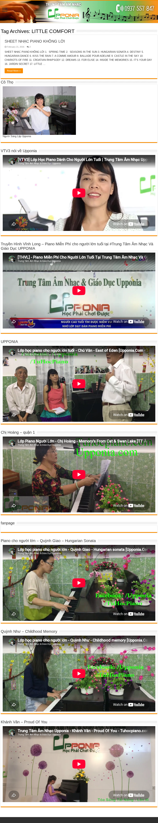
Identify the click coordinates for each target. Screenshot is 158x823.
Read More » (14, 70)
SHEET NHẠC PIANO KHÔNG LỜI (35, 41)
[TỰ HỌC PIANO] (79, 12)
